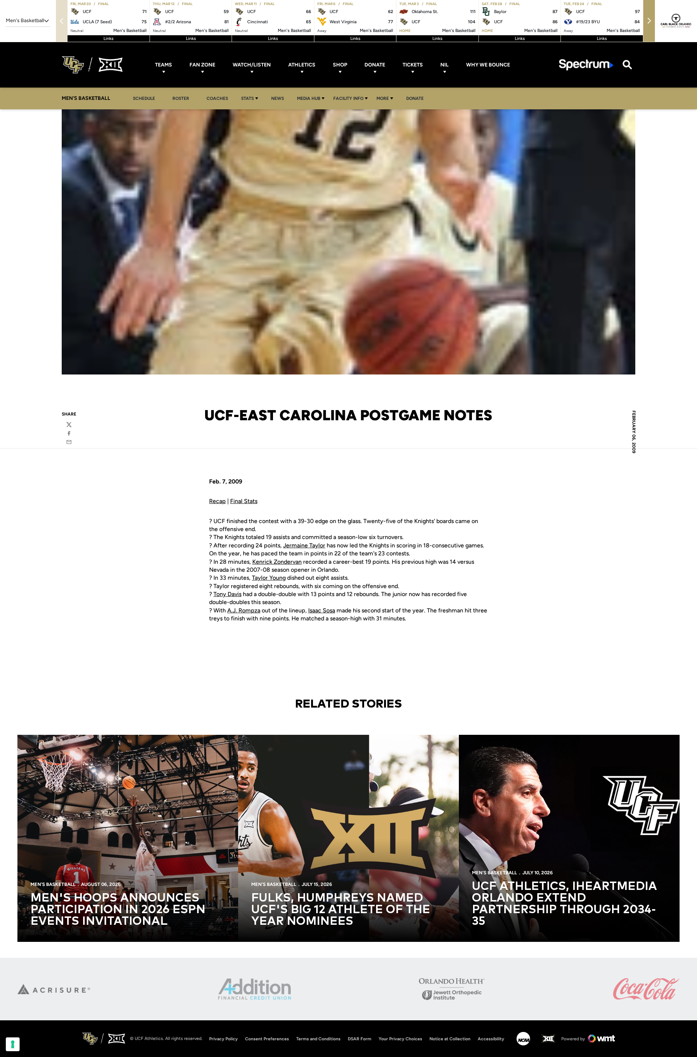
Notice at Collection (449, 1038)
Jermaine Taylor (304, 545)
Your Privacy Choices (400, 1038)
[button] (649, 21)
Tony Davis (227, 594)
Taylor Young (269, 577)
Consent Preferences (267, 1038)
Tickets (413, 65)
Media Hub (308, 98)
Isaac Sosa (321, 610)
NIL (444, 65)
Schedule (144, 98)
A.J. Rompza (243, 610)
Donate (374, 65)
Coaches (217, 98)
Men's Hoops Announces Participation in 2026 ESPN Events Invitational (117, 909)
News (277, 98)
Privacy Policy (223, 1038)
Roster (180, 98)
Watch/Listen (252, 65)
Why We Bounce (488, 65)
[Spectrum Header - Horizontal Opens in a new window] (586, 64)
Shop (340, 65)
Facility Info (348, 98)
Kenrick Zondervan (277, 561)
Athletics (301, 65)
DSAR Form (359, 1038)
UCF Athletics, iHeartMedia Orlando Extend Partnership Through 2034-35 (564, 904)
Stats (247, 98)
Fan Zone (202, 65)
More (382, 98)
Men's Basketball (53, 884)
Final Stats (243, 501)
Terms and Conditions (318, 1038)
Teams (163, 65)
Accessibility (491, 1038)
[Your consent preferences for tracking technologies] (13, 1044)
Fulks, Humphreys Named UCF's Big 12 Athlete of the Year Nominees (340, 909)
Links (108, 38)
